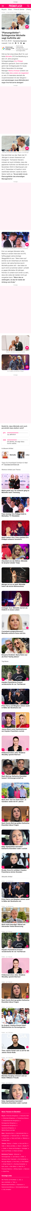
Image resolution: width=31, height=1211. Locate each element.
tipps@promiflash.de (11, 464)
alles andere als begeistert (19, 73)
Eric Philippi (18, 61)
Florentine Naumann (20, 41)
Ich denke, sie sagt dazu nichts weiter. (15, 442)
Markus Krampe (14, 71)
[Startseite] (15, 6)
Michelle (9, 56)
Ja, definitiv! (11, 434)
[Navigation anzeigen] (2, 6)
